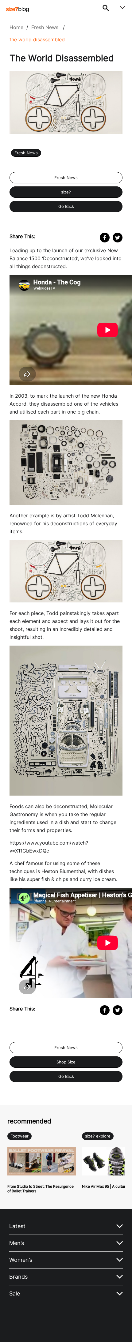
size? (66, 192)
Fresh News (44, 27)
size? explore (98, 1136)
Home (16, 27)
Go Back (66, 206)
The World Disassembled (37, 39)
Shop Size (66, 1062)
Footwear (19, 1136)
